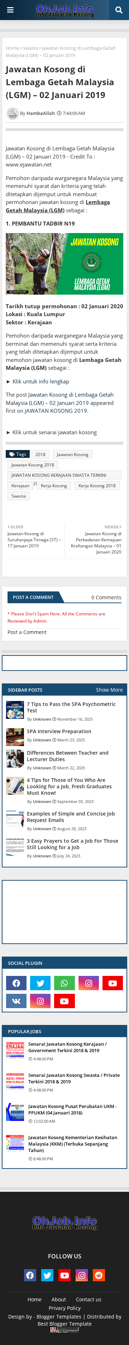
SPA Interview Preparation (59, 731)
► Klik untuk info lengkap (37, 381)
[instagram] (88, 983)
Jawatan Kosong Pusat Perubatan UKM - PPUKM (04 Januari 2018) (72, 1109)
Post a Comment (27, 632)
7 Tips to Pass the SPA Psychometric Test (71, 707)
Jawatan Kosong (73, 454)
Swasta (30, 48)
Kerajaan (20, 486)
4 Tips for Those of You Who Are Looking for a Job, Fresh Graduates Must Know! (69, 786)
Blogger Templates (59, 1316)
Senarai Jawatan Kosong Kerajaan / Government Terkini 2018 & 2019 (67, 1047)
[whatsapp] (64, 983)
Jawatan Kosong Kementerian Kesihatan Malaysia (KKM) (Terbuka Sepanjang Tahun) (72, 1143)
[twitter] (40, 983)
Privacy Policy (65, 1308)
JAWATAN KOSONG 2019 (56, 410)
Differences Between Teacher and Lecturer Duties (68, 756)
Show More (109, 689)
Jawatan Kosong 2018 (32, 465)
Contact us (88, 1299)
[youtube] (112, 983)
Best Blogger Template (65, 1323)
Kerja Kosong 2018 (97, 486)
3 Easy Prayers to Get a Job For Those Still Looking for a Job (72, 844)
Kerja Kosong (54, 486)
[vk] (16, 1001)
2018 (40, 454)
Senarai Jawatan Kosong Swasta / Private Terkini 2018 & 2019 (74, 1078)
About (59, 1299)
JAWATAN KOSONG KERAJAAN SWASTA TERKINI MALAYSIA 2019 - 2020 (58, 475)
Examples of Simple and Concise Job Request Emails (71, 817)
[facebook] (16, 983)
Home (12, 48)
